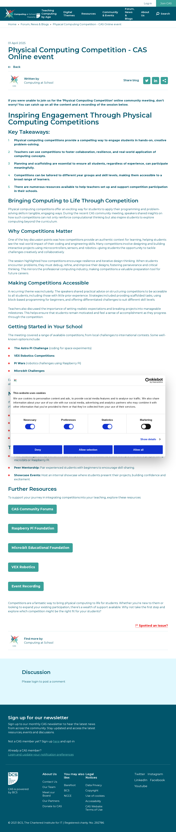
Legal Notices (91, 775)
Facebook (157, 780)
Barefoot (70, 785)
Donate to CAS (52, 806)
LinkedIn (140, 780)
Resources (88, 13)
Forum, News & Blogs (129, 13)
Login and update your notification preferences (41, 754)
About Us (145, 13)
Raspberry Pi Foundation (33, 528)
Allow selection (88, 449)
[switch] (69, 426)
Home (12, 24)
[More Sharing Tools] (164, 80)
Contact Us (49, 781)
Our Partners (50, 801)
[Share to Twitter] (146, 80)
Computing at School (38, 642)
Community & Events (110, 13)
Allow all (138, 449)
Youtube (140, 786)
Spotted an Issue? (153, 626)
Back (16, 67)
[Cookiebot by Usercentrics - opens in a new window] (148, 380)
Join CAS (166, 3)
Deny (38, 449)
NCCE (68, 795)
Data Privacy (93, 785)
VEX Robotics (23, 567)
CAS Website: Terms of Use (94, 808)
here (56, 741)
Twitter (139, 774)
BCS (66, 790)
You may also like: (74, 775)
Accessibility (93, 801)
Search (165, 13)
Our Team (49, 787)
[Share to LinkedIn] (155, 80)
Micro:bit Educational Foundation (40, 548)
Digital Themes (69, 13)
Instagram (155, 774)
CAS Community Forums (32, 509)
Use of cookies (94, 795)
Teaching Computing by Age (49, 14)
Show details (148, 439)
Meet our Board (48, 794)
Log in (148, 3)
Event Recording (26, 586)
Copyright (91, 790)
